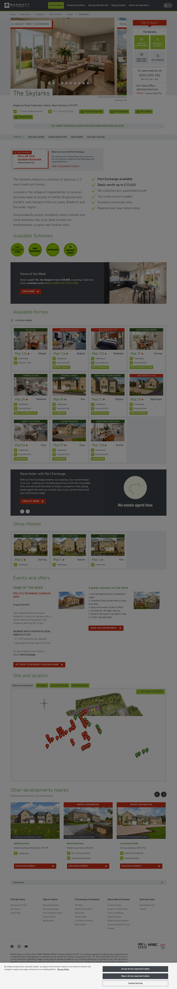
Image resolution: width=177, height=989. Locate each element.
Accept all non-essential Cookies (135, 969)
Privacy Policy (63, 969)
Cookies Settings (135, 983)
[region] (88, 976)
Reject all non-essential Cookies (135, 976)
